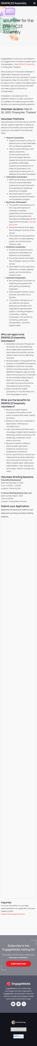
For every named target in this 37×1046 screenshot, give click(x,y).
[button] (34, 3)
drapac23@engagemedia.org (13, 914)
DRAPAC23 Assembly (13, 3)
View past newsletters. (18, 957)
